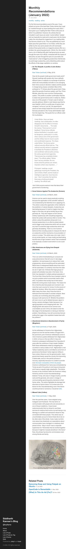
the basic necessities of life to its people (48, 363)
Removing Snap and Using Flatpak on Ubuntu (45, 485)
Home (5, 528)
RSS (4, 539)
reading (37, 20)
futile (60, 389)
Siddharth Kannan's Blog (10, 520)
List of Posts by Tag (9, 535)
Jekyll (13, 541)
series (43, 20)
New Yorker (36, 72)
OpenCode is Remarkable (43, 489)
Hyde (19, 541)
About (5, 531)
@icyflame (7, 524)
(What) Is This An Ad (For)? (44, 492)
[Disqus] (47, 520)
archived (43, 72)
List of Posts (7, 533)
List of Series (7, 537)
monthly (31, 20)
